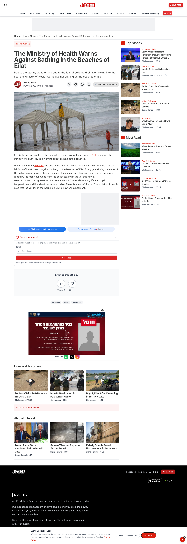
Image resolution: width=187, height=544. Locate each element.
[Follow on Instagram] (77, 357)
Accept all (148, 535)
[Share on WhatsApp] (82, 84)
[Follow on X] (72, 357)
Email (18, 247)
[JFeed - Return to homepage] (18, 472)
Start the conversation (107, 84)
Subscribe (66, 258)
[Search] (5, 5)
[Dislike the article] (72, 284)
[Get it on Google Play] (169, 480)
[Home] (88, 5)
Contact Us (168, 472)
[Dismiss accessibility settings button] (184, 537)
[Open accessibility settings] (182, 539)
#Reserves (77, 302)
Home (17, 36)
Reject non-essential (128, 535)
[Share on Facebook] (75, 84)
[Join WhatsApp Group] (66, 357)
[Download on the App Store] (155, 480)
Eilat (94, 155)
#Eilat (66, 302)
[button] (102, 310)
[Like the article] (61, 284)
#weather (56, 302)
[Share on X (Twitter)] (69, 84)
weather (39, 165)
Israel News (29, 36)
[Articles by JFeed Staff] (17, 84)
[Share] (89, 84)
